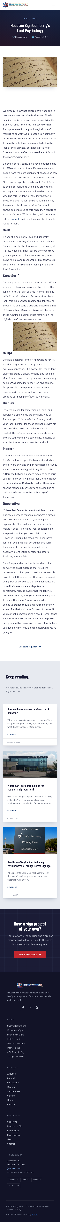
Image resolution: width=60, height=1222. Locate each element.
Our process (13, 1082)
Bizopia (35, 1214)
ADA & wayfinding (15, 1052)
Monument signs (15, 1030)
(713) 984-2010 (14, 1168)
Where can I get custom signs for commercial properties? (25, 787)
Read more (12, 734)
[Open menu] (53, 5)
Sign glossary (13, 1135)
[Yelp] (37, 1008)
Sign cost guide (14, 1126)
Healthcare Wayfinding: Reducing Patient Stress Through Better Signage (29, 864)
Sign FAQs (12, 1121)
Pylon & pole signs (15, 1034)
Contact (11, 1104)
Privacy (18, 1209)
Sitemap (11, 1143)
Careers (11, 1095)
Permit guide (13, 1130)
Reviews (11, 1087)
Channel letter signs (16, 1025)
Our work (11, 1078)
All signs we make (15, 1056)
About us (11, 1073)
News (34, 19)
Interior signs (13, 1047)
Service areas (13, 1091)
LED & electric (14, 1039)
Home (25, 19)
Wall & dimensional (16, 1043)
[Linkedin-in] (30, 1008)
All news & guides (28, 646)
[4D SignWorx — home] (15, 5)
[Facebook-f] (23, 1008)
